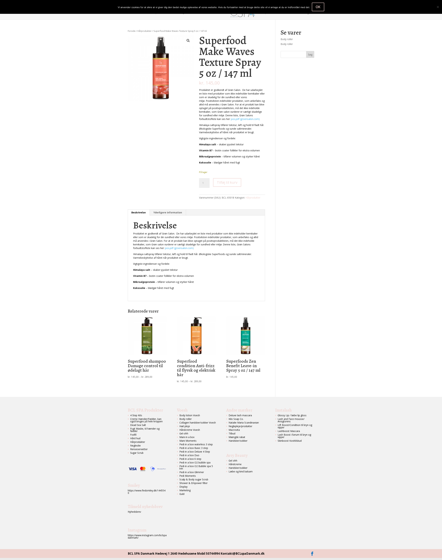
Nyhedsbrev (134, 511)
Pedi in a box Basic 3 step (193, 448)
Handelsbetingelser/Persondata (186, 12)
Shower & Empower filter (193, 483)
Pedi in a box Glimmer (191, 472)
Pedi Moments (187, 475)
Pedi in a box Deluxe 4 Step (194, 451)
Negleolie (135, 445)
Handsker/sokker (238, 440)
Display (183, 486)
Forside (135, 12)
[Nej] (437, 7)
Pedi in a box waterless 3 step (196, 444)
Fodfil (133, 434)
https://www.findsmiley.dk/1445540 (146, 492)
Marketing (185, 490)
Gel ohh (233, 460)
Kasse (299, 12)
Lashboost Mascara (289, 431)
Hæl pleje (184, 426)
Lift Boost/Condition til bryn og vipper (295, 426)
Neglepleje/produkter (240, 426)
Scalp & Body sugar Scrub (193, 479)
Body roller (287, 39)
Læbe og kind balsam (241, 471)
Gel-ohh (183, 433)
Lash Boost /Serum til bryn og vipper (294, 436)
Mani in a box (186, 437)
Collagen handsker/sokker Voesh (197, 422)
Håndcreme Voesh (189, 429)
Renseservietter (139, 449)
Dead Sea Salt (138, 425)
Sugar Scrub (136, 452)
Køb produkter (268, 12)
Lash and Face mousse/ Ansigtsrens (291, 420)
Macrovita (234, 429)
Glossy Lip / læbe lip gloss (292, 415)
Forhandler (215, 12)
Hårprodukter (144, 30)
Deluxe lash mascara (240, 415)
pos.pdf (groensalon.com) (245, 119)
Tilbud (232, 433)
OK (318, 7)
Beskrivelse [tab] (138, 212)
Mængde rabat (237, 437)
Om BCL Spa (151, 12)
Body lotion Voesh (189, 415)
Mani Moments (187, 440)
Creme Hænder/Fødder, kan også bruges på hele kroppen (146, 420)
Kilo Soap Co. (236, 419)
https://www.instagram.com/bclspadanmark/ (147, 536)
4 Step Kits (136, 415)
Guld (181, 494)
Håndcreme (235, 464)
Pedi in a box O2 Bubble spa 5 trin (196, 467)
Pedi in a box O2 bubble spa (194, 462)
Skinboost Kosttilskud (290, 440)
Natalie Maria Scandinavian (244, 422)
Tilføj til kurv (227, 182)
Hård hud (135, 438)
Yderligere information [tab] (167, 212)
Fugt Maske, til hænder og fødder (145, 430)
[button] (188, 40)
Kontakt (287, 12)
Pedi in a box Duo (189, 455)
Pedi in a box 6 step (190, 458)
